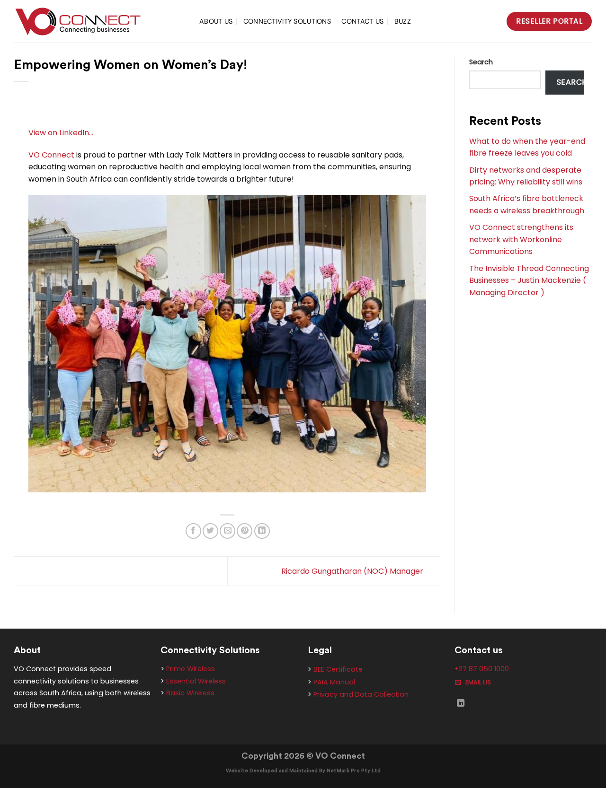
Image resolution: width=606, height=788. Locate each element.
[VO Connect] (99, 21)
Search (481, 62)
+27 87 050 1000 (481, 669)
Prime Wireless (190, 669)
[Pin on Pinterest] (244, 531)
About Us (215, 21)
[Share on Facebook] (193, 531)
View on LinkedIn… (60, 132)
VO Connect (51, 154)
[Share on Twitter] (210, 531)
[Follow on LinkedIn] (461, 703)
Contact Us (362, 21)
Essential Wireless (196, 681)
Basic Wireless (190, 693)
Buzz (402, 21)
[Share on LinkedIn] (262, 531)
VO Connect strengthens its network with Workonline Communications (521, 239)
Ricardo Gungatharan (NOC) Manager (353, 570)
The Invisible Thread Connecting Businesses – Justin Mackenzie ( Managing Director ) (529, 280)
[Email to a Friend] (227, 531)
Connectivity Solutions (287, 21)
